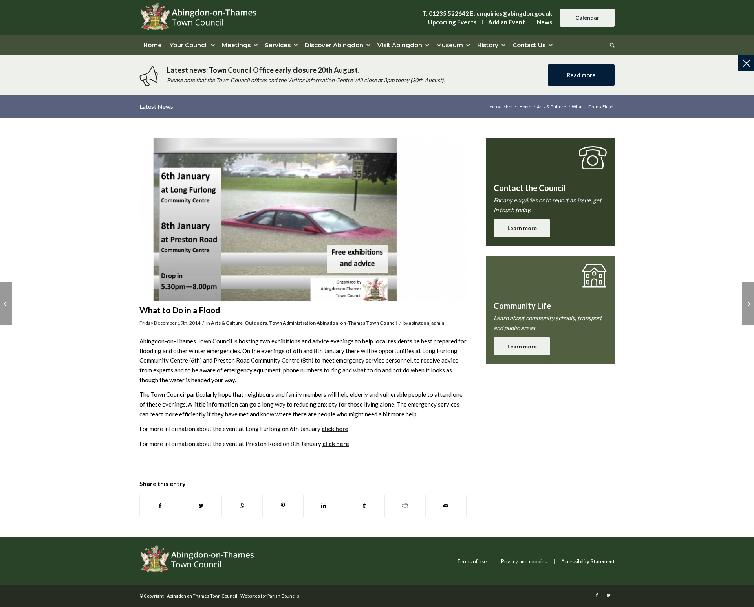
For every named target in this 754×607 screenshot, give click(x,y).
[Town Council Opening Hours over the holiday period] (6, 303)
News (544, 22)
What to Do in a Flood (179, 310)
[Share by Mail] (446, 506)
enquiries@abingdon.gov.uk (514, 13)
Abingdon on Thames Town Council (202, 595)
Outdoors (256, 323)
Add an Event (506, 22)
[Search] (610, 45)
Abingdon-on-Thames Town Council (357, 323)
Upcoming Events (452, 22)
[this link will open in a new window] (160, 506)
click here (335, 428)
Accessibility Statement (588, 561)
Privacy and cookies (524, 561)
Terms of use (472, 561)
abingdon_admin (426, 323)
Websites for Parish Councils (269, 595)
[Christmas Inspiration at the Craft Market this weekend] (748, 303)
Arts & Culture (227, 323)
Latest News (156, 106)
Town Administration (292, 323)
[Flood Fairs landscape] (303, 219)
